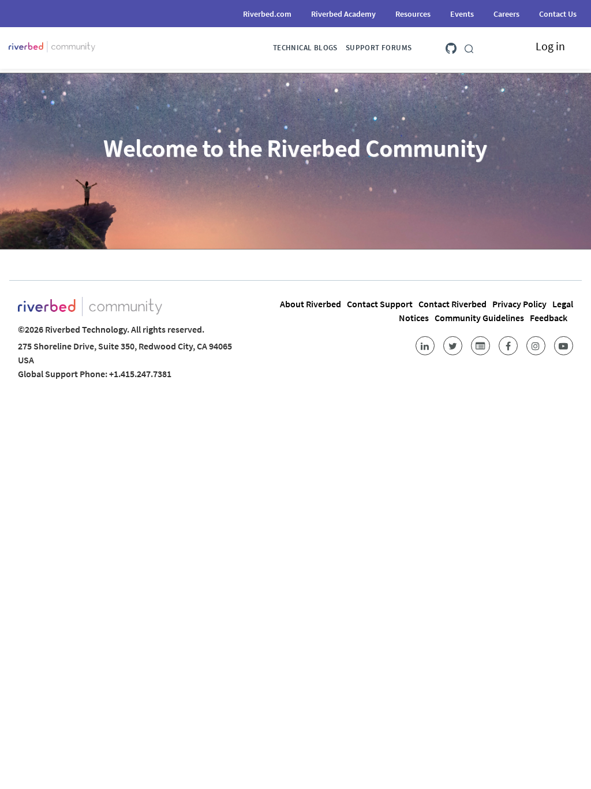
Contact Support (380, 304)
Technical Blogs (305, 48)
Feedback (548, 317)
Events (462, 14)
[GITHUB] (451, 46)
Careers (506, 14)
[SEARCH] (469, 46)
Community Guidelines (479, 317)
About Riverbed (310, 304)
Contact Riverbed (452, 304)
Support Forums (379, 48)
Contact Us (558, 14)
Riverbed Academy (343, 14)
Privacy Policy (519, 304)
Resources (413, 14)
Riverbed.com (267, 14)
